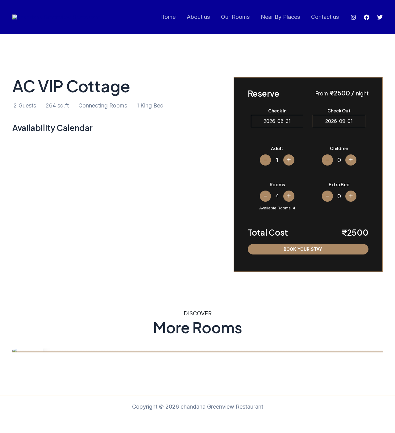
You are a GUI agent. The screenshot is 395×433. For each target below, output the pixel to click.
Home (168, 17)
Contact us (325, 17)
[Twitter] (380, 17)
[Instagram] (353, 17)
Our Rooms (235, 17)
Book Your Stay (303, 249)
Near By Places (280, 17)
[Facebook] (366, 17)
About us (198, 17)
